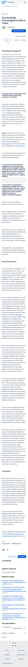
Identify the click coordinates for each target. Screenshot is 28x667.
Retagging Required (16, 543)
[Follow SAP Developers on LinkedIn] (18, 645)
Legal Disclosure (21, 654)
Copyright (7, 654)
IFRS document (20, 146)
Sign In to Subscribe (18, 30)
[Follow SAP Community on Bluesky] (12, 645)
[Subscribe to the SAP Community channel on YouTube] (15, 645)
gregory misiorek (6, 543)
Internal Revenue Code (9, 536)
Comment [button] (22, 556)
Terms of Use (21, 650)
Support (21, 659)
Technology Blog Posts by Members (13, 600)
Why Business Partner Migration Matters (12, 580)
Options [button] (12, 34)
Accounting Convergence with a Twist (13, 20)
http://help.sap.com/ (18, 534)
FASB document (6, 143)
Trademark (7, 659)
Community (11, 2)
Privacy (7, 650)
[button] (8, 42)
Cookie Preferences (7, 663)
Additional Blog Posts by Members (10, 6)
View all (4, 637)
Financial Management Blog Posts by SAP (14, 591)
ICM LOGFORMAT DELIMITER (9, 572)
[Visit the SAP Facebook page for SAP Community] (9, 645)
